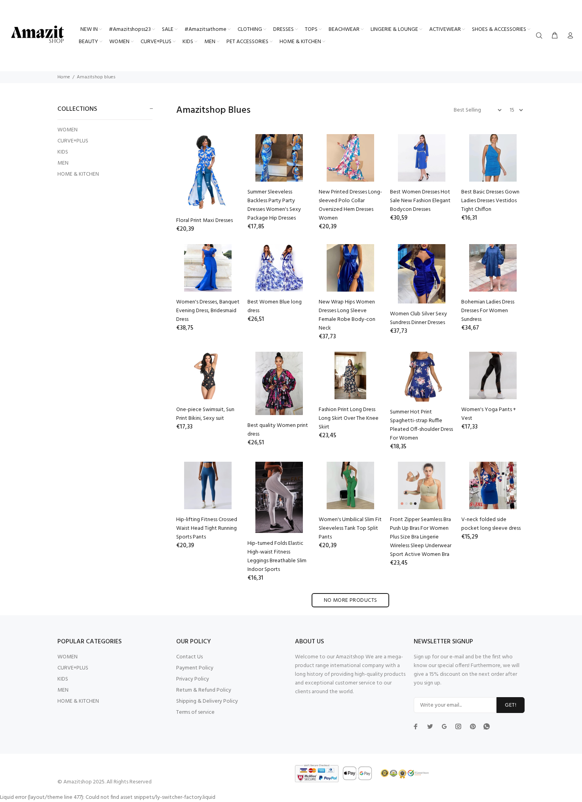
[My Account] (568, 36)
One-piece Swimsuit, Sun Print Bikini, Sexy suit (205, 414)
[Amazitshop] (37, 34)
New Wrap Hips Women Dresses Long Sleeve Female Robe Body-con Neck (347, 315)
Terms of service (195, 712)
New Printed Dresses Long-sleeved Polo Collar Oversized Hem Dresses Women (350, 205)
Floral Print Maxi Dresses (204, 220)
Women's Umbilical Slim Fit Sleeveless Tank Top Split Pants (350, 528)
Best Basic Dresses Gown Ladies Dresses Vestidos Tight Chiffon (490, 201)
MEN (62, 163)
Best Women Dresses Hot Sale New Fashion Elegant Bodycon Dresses (420, 201)
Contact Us (189, 657)
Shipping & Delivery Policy (207, 701)
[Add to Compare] (226, 169)
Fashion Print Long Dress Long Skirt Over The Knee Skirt (348, 418)
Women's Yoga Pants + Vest (488, 414)
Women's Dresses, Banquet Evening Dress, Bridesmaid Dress (208, 311)
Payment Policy (194, 668)
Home (63, 77)
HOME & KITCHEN (78, 174)
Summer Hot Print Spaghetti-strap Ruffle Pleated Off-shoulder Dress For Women (421, 425)
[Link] (486, 726)
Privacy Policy (192, 679)
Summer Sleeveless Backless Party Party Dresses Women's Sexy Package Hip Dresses (274, 205)
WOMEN (67, 130)
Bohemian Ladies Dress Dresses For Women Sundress (487, 311)
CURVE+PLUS (72, 141)
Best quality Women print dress (277, 430)
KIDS (62, 152)
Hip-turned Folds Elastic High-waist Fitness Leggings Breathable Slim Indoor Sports (276, 556)
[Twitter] (416, 726)
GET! (510, 705)
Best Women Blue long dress (274, 306)
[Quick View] (226, 147)
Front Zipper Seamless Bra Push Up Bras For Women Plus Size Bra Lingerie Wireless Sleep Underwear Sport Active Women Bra (420, 537)
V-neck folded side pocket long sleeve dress (491, 524)
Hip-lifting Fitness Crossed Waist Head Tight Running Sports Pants (206, 528)
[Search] (540, 36)
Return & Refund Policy (203, 690)
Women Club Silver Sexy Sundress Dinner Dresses (418, 318)
